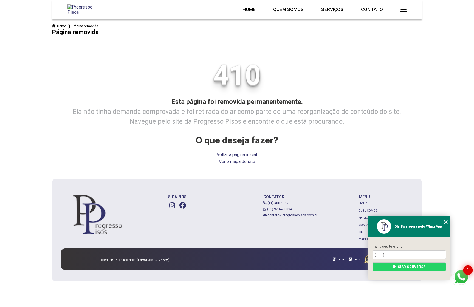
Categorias (367, 232)
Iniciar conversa (409, 267)
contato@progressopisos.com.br (292, 215)
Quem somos (288, 9)
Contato (372, 9)
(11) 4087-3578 (278, 203)
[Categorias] (403, 9)
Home (249, 9)
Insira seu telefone (388, 246)
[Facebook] (183, 205)
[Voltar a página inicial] (85, 9)
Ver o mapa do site (237, 161)
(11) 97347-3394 (279, 209)
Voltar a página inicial (237, 154)
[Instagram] (172, 205)
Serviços (332, 9)
